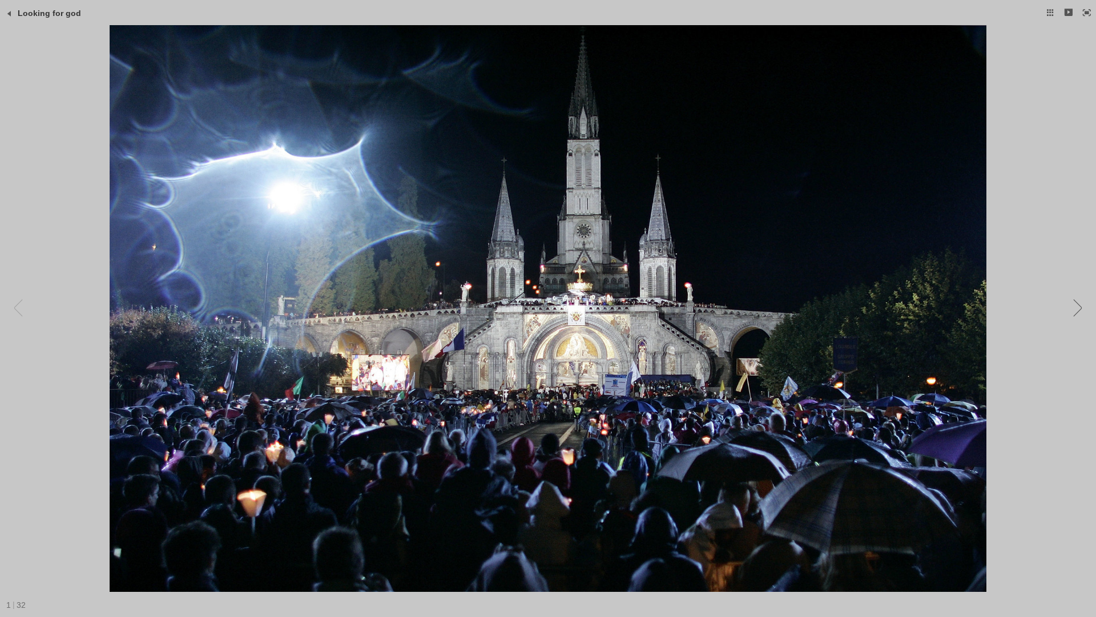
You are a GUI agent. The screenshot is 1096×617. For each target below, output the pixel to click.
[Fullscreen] (1087, 12)
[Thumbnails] (1050, 12)
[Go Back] (9, 13)
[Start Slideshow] (1068, 12)
